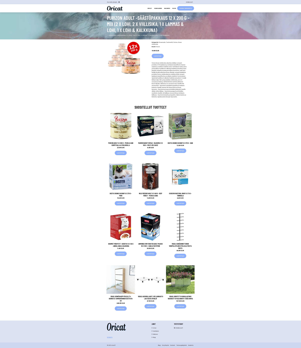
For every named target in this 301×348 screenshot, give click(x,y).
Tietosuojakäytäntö (181, 345)
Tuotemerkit (169, 42)
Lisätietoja (157, 56)
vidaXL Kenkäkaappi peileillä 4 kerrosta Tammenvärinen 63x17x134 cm (121, 298)
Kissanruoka (162, 42)
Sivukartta (190, 345)
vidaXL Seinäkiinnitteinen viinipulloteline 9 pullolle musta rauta (180, 246)
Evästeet (172, 345)
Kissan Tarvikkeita (186, 8)
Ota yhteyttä (165, 345)
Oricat (149, 8)
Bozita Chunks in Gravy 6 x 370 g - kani (180, 143)
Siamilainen (158, 8)
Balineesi (167, 8)
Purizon (175, 42)
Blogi (174, 8)
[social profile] (119, 2)
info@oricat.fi (189, 2)
